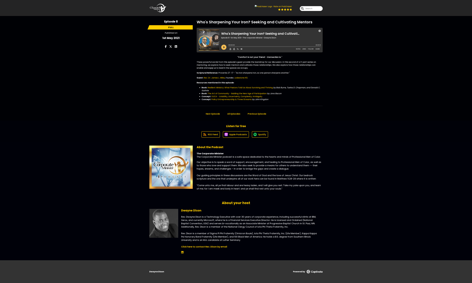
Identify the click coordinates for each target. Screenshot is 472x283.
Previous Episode (257, 113)
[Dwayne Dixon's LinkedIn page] (182, 252)
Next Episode (213, 113)
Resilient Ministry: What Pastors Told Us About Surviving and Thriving (240, 87)
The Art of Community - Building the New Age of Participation (237, 93)
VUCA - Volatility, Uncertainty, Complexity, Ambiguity (236, 96)
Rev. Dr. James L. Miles (214, 77)
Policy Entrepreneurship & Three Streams (231, 99)
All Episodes (233, 113)
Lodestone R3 (241, 77)
